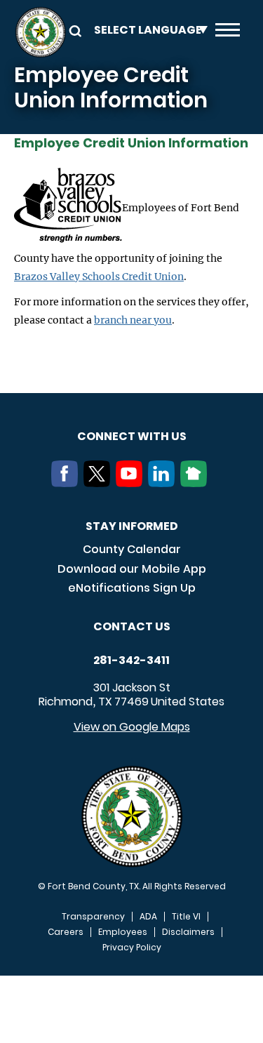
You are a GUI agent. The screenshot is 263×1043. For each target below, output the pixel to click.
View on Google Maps (132, 727)
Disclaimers (188, 932)
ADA (148, 917)
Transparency (93, 917)
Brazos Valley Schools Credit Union (99, 276)
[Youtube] (132, 483)
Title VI (186, 917)
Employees (122, 932)
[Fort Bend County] (40, 32)
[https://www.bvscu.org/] (68, 207)
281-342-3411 (131, 660)
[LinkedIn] (164, 483)
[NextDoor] (196, 483)
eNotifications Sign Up (132, 588)
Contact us (131, 626)
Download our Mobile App (132, 569)
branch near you (133, 320)
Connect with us (132, 436)
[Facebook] (67, 483)
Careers (65, 932)
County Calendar (132, 549)
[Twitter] (99, 483)
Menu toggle (227, 32)
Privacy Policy (131, 947)
